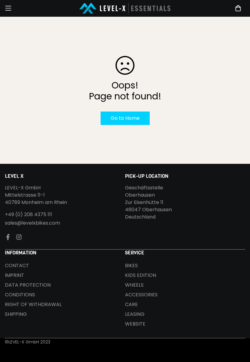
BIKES (131, 265)
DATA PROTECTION (28, 284)
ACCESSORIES (141, 294)
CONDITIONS (20, 294)
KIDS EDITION (140, 275)
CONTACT (17, 265)
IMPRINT (14, 275)
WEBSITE (135, 323)
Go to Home (125, 118)
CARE (131, 304)
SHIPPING (16, 314)
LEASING (135, 314)
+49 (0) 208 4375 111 (28, 214)
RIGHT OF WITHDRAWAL (33, 304)
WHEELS (134, 284)
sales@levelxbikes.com (32, 222)
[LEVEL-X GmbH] (125, 8)
